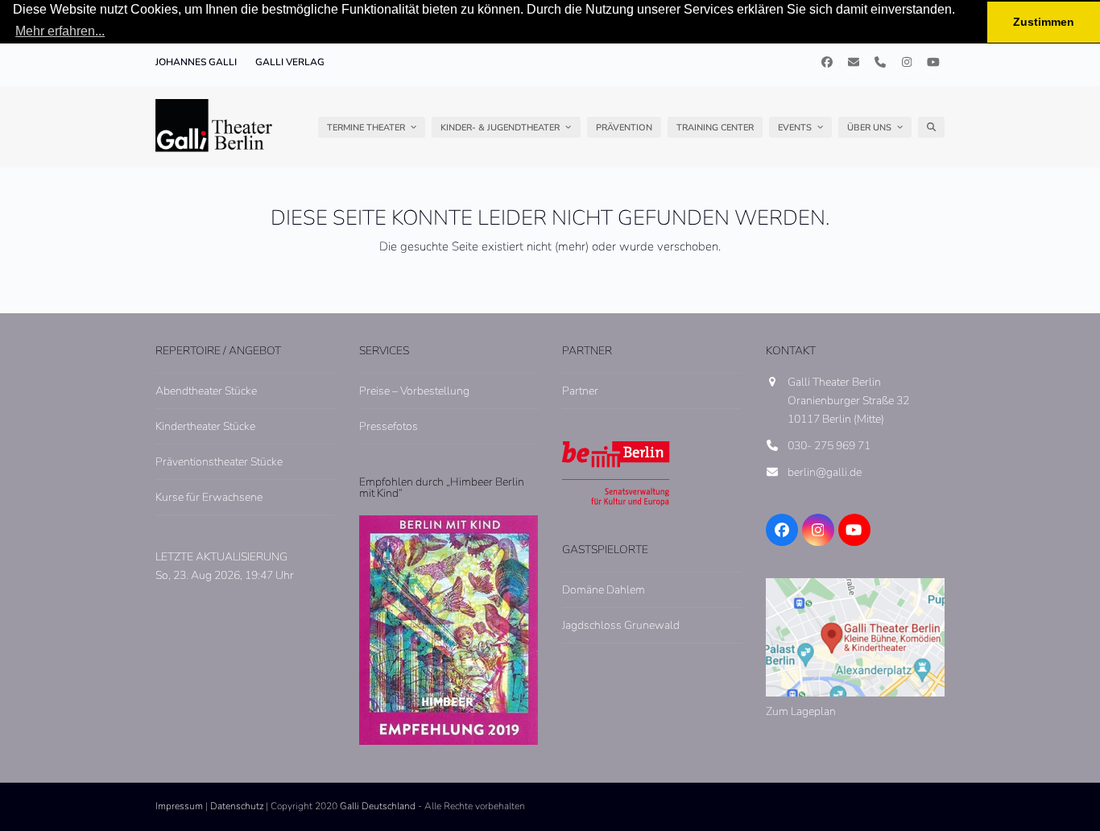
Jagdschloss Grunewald (621, 625)
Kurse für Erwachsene (209, 497)
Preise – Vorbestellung (414, 391)
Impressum (179, 806)
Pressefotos (388, 426)
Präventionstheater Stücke (219, 461)
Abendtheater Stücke (206, 391)
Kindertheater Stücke (205, 426)
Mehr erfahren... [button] (60, 31)
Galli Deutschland (378, 806)
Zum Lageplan (801, 711)
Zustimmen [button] (1043, 21)
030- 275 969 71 (829, 445)
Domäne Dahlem (603, 589)
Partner (580, 391)
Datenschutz (236, 806)
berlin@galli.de (825, 472)
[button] (931, 127)
